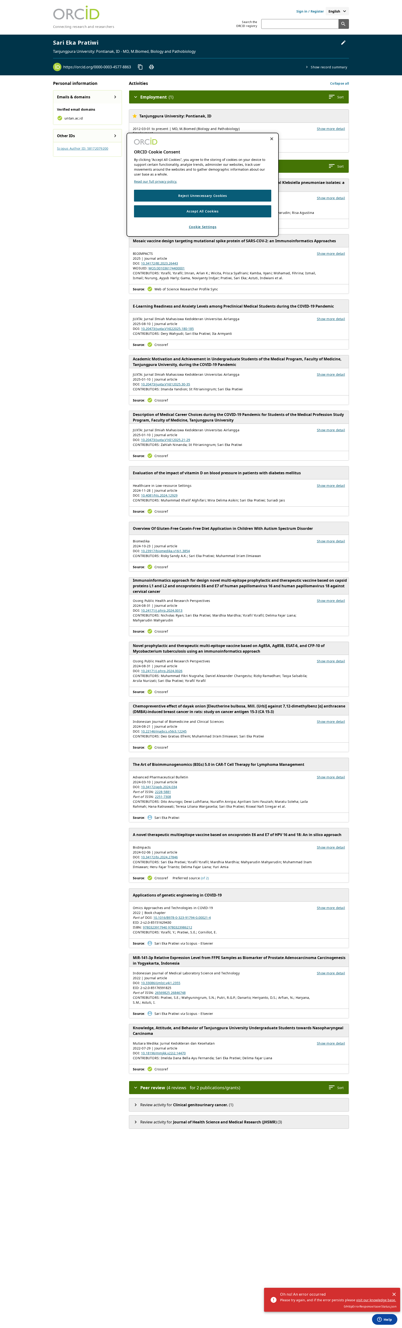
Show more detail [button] (331, 128)
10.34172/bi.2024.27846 (159, 857)
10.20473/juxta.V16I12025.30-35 (165, 384)
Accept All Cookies (203, 211)
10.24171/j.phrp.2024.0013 (161, 610)
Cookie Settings (203, 227)
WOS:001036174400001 (166, 268)
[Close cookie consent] (272, 139)
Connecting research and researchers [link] (83, 26)
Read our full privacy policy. (155, 181)
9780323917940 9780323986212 (167, 927)
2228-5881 (163, 792)
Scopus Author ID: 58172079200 (82, 148)
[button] (339, 83)
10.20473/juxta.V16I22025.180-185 (167, 328)
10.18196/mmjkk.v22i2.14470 (163, 1053)
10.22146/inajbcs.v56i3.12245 (164, 731)
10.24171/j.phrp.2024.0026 (161, 671)
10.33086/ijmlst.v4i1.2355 (160, 983)
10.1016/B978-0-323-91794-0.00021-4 (182, 917)
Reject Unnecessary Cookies (202, 195)
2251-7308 (163, 796)
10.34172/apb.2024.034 (159, 787)
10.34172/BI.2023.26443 (159, 263)
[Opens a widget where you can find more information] (384, 1320)
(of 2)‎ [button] (205, 878)
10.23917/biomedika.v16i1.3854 (165, 551)
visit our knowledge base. (376, 1300)
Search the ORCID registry (246, 24)
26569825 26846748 (170, 992)
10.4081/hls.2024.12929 (159, 495)
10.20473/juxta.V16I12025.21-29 (165, 440)
